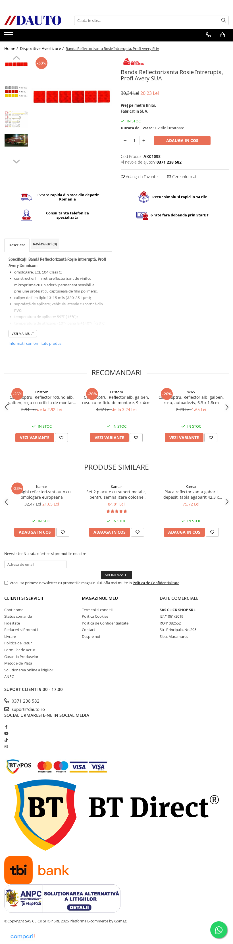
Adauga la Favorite (141, 176)
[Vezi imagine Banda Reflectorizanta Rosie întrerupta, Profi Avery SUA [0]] (16, 64)
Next (16, 161)
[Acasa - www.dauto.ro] (32, 20)
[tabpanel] (71, 97)
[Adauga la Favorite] (61, 437)
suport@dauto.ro (28, 709)
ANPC (9, 676)
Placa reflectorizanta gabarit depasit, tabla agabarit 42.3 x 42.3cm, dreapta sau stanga (191, 494)
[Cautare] (224, 20)
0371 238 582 (25, 701)
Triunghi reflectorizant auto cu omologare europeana (42, 494)
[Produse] (9, 36)
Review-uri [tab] (45, 244)
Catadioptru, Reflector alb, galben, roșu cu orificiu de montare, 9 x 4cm (116, 399)
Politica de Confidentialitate (156, 582)
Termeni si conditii (97, 609)
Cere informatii (184, 176)
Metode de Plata (18, 663)
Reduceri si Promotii (21, 629)
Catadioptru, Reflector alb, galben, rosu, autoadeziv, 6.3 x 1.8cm (191, 399)
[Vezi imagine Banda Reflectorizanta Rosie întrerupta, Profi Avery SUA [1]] (16, 91)
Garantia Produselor (21, 656)
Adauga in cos (182, 140)
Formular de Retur (19, 649)
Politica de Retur (18, 643)
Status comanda (18, 616)
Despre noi (91, 636)
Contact (88, 629)
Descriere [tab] (17, 244)
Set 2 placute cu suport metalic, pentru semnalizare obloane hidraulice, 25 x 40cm (116, 494)
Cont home (13, 609)
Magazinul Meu (100, 598)
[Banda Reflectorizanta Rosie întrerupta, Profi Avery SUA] (71, 97)
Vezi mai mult (23, 333)
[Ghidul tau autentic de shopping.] (22, 936)
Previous (16, 58)
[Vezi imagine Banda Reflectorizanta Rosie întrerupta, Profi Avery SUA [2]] (16, 119)
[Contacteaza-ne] (208, 35)
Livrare (10, 636)
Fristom (41, 391)
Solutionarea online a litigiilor (28, 670)
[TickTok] (6, 740)
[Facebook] (6, 726)
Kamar (41, 486)
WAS (191, 391)
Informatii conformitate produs (35, 343)
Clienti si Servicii (23, 598)
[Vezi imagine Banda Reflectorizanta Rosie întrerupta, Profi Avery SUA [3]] (16, 140)
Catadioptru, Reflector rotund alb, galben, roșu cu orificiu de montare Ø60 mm (41, 399)
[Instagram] (6, 746)
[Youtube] (6, 733)
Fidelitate (12, 623)
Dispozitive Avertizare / (42, 48)
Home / (11, 48)
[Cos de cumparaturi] (223, 35)
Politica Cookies (95, 616)
